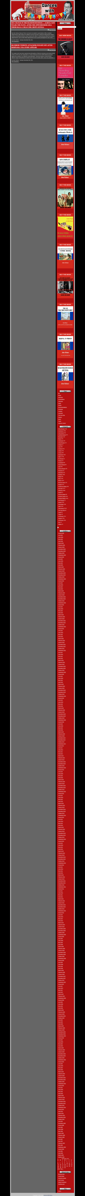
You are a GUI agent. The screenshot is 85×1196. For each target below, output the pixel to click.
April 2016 (60, 777)
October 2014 (61, 813)
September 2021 (62, 650)
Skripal (59, 502)
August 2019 (61, 698)
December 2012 (62, 857)
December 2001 (62, 1101)
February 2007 (61, 996)
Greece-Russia (61, 468)
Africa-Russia (61, 428)
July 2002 (60, 1087)
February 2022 (61, 640)
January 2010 (61, 926)
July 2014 (60, 819)
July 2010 (60, 914)
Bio (59, 393)
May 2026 (60, 539)
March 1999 (61, 1133)
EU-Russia (60, 458)
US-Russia (60, 520)
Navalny (60, 484)
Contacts (60, 411)
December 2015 (62, 785)
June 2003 (60, 1065)
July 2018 (60, 724)
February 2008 (61, 972)
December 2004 (62, 1031)
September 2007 (62, 982)
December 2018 (62, 714)
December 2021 (62, 644)
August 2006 (61, 1000)
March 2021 (61, 660)
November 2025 (62, 551)
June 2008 (60, 964)
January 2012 (61, 879)
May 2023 (60, 610)
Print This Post (52, 30)
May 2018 (60, 728)
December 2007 (62, 976)
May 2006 (60, 1006)
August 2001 (61, 1109)
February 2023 (61, 616)
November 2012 (62, 859)
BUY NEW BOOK (65, 35)
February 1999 (61, 1135)
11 (69, 1163)
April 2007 (60, 992)
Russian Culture (62, 496)
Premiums (60, 409)
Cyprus (60, 452)
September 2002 (62, 1083)
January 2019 (61, 712)
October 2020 (61, 670)
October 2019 (61, 694)
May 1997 (60, 1141)
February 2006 (61, 1012)
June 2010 (60, 916)
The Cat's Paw (61, 510)
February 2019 (61, 710)
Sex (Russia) (61, 500)
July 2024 (60, 582)
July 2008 (60, 962)
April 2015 (60, 801)
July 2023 (60, 606)
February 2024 (61, 592)
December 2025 (62, 549)
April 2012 (60, 873)
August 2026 (61, 533)
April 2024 (60, 588)
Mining (59, 480)
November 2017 (62, 739)
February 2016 (61, 781)
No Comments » (15, 41)
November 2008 (62, 954)
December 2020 (62, 666)
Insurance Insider (62, 1178)
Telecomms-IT (61, 508)
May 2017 (60, 751)
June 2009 (60, 940)
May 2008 (60, 966)
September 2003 (62, 1059)
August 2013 (61, 841)
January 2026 (61, 547)
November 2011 (61, 882)
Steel (59, 506)
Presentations (61, 399)
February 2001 (61, 1115)
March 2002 (61, 1095)
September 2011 (62, 886)
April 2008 (60, 968)
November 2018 (62, 716)
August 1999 (61, 1125)
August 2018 (61, 722)
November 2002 (62, 1079)
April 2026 (60, 541)
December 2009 (62, 928)
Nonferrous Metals (62, 486)
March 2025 (61, 567)
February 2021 (61, 662)
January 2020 (61, 688)
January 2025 (61, 571)
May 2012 (60, 871)
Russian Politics (61, 498)
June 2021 (60, 654)
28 (60, 1167)
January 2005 (61, 1030)
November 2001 (62, 1103)
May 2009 (60, 942)
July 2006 (60, 1002)
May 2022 (60, 634)
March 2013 (61, 851)
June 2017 (60, 749)
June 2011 (60, 892)
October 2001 (61, 1105)
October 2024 (61, 577)
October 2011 (61, 884)
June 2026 (60, 537)
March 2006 (61, 1010)
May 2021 (60, 656)
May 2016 (60, 775)
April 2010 (60, 920)
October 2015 (61, 789)
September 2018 (62, 720)
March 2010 (61, 922)
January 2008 (61, 974)
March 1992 (61, 1155)
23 (65, 1166)
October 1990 (61, 1157)
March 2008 (61, 970)
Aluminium (60, 430)
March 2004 (61, 1047)
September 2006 (62, 998)
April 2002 (60, 1093)
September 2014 (62, 815)
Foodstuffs (60, 462)
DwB (59, 456)
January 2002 (61, 1099)
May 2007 (60, 990)
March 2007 (61, 994)
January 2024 (61, 594)
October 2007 (61, 980)
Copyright (60, 413)
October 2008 (61, 956)
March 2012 (61, 875)
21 (60, 1166)
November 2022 (62, 622)
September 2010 (62, 910)
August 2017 (61, 745)
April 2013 (60, 849)
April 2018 (60, 729)
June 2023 (60, 608)
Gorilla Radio (61, 1176)
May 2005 (60, 1022)
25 (69, 1166)
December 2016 (62, 761)
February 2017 (61, 757)
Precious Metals (61, 494)
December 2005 (62, 1016)
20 (58, 1166)
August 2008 (61, 960)
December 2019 (62, 690)
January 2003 (61, 1075)
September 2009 (62, 934)
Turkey (59, 514)
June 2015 (60, 797)
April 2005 (60, 1024)
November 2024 (62, 575)
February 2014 (61, 829)
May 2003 (60, 1067)
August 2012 (61, 865)
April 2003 (60, 1069)
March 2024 (61, 590)
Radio (59, 403)
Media (59, 476)
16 (65, 1164)
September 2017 (62, 743)
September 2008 (62, 958)
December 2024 (62, 573)
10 (67, 1163)
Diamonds (60, 454)
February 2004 (61, 1049)
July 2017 (60, 747)
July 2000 (60, 1121)
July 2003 (60, 1063)
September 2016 (62, 767)
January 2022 (61, 642)
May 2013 (60, 847)
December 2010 (62, 904)
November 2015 (62, 787)
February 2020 (61, 686)
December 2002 (62, 1077)
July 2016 (60, 771)
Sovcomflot (60, 504)
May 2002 (60, 1091)
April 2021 (60, 658)
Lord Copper (61, 1180)
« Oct (58, 1169)
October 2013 (61, 837)
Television (60, 401)
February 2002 (61, 1097)
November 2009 (62, 930)
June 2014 (60, 821)
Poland (60, 492)
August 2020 (61, 674)
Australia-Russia (62, 434)
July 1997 (60, 1139)
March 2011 (61, 898)
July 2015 (60, 795)
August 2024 (61, 580)
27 (58, 1167)
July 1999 (60, 1127)
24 (67, 1166)
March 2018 (61, 731)
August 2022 (61, 628)
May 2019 (60, 704)
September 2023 (62, 602)
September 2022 (62, 626)
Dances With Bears (48, 1195)
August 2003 (61, 1061)
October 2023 (61, 600)
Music (59, 419)
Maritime (60, 474)
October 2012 (61, 861)
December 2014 (62, 809)
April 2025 (60, 565)
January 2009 (61, 950)
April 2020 (60, 682)
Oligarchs (60, 490)
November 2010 (62, 906)
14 (60, 1164)
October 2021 (61, 648)
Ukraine (60, 518)
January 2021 (61, 664)
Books (59, 395)
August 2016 (61, 769)
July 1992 (60, 1151)
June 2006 (60, 1004)
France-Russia (61, 464)
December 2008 (62, 952)
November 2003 (62, 1055)
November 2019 (62, 692)
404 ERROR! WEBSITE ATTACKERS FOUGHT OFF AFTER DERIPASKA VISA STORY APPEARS (31, 46)
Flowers (60, 417)
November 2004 (62, 1033)
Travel (59, 421)
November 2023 (62, 598)
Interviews (60, 397)
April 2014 (60, 825)
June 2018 (60, 726)
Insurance (60, 470)
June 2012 (60, 869)
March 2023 (61, 614)
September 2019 (62, 696)
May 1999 (60, 1131)
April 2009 (60, 944)
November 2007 (62, 978)
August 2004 (61, 1037)
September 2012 (62, 863)
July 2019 (60, 700)
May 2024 (60, 586)
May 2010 (60, 918)
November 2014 (62, 811)
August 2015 (61, 793)
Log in (59, 1191)
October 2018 (61, 718)
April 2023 (60, 612)
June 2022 (60, 632)
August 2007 (61, 984)
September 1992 (62, 1147)
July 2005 (60, 1020)
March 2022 (61, 638)
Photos (59, 405)
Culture (60, 450)
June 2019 (60, 702)
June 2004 (60, 1041)
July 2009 (60, 938)
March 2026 (61, 543)
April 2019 (60, 706)
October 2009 (61, 932)
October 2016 (61, 765)
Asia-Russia (61, 432)
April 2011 (60, 896)
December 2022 (62, 620)
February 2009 (61, 948)
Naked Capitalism (62, 1182)
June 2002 (60, 1089)
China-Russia (61, 442)
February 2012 (61, 877)
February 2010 (61, 924)
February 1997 (61, 1143)
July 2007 (60, 986)
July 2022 (60, 630)
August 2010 (61, 912)
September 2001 (62, 1107)
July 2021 (60, 652)
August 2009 (61, 936)
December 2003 (62, 1053)
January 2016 (61, 783)
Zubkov (60, 524)
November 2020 (62, 668)
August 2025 (61, 557)
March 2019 (61, 708)
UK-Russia (60, 516)
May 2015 (60, 799)
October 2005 (61, 1018)
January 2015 (61, 807)
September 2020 (62, 672)
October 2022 (61, 624)
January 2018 (61, 735)
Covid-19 (60, 448)
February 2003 (61, 1073)
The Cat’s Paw (61, 415)
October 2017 (61, 741)
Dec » (62, 1169)
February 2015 (61, 805)
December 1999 (62, 1123)
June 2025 (60, 561)
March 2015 (61, 803)
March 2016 (61, 779)
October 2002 (61, 1081)
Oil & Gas (60, 488)
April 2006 (60, 1008)
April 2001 (60, 1111)
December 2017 (62, 737)
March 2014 (61, 827)
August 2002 (61, 1085)
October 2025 (61, 553)
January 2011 (61, 902)
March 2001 (61, 1113)
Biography (60, 436)
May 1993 (60, 1145)
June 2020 (60, 678)
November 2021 (62, 646)
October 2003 (61, 1057)
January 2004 (61, 1051)
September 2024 (62, 578)
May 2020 (60, 680)
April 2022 (60, 636)
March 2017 (61, 755)
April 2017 (60, 753)
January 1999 (61, 1137)
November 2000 (62, 1117)
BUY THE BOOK (65, 65)
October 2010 (61, 908)
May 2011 (60, 894)
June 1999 (60, 1129)
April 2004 (60, 1045)
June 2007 (60, 988)
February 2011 (61, 900)
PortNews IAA (61, 1184)
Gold (59, 466)
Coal (59, 446)
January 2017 (61, 759)
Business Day (61, 1174)
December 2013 (62, 833)
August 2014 (61, 817)
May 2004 (60, 1043)
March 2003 (61, 1071)
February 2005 (61, 1028)
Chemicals (60, 440)
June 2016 (60, 773)
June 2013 (60, 845)
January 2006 (61, 1014)
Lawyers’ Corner (62, 423)
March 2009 (61, 946)
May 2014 (60, 823)
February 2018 (61, 733)
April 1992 (60, 1153)
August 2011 (61, 888)
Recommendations (62, 407)
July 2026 (60, 535)
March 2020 (61, 684)
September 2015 (62, 791)
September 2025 (62, 555)
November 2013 (62, 835)
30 (65, 1167)
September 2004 (62, 1035)
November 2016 (62, 763)
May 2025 (60, 563)
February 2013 (61, 853)
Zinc (59, 522)
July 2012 (60, 867)
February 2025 (61, 569)
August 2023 (61, 604)
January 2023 (61, 618)
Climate (60, 444)
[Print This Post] (48, 30)
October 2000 (61, 1119)
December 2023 (62, 596)
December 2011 (61, 880)
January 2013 (61, 855)
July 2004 (60, 1039)
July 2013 (60, 843)
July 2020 (60, 676)
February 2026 (61, 545)
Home (65, 23)
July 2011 (60, 890)
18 (69, 1164)
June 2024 (60, 584)
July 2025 (60, 559)
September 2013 (62, 839)
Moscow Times (61, 482)
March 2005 (61, 1026)
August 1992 (61, 1149)
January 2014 (61, 831)
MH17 (59, 478)
